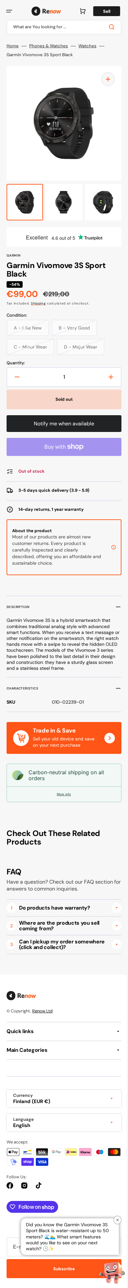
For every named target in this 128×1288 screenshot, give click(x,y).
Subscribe (62, 1269)
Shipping (38, 303)
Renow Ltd (42, 1011)
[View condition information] (108, 547)
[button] (9, 11)
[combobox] (62, 27)
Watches (87, 46)
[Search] (108, 27)
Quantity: (16, 363)
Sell (101, 11)
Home (13, 46)
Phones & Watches (48, 46)
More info (61, 794)
